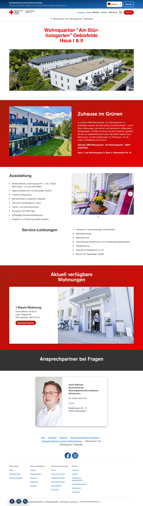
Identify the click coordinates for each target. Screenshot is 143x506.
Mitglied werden (35, 474)
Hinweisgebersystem (79, 484)
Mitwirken (96, 12)
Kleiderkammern (15, 474)
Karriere (104, 12)
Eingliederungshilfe (58, 478)
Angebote (81, 12)
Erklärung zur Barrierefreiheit (77, 479)
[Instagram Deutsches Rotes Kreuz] (75, 456)
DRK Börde (113, 12)
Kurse (89, 12)
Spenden (129, 12)
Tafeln (11, 470)
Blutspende (34, 482)
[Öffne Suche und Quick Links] (120, 12)
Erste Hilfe (54, 489)
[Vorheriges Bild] (130, 194)
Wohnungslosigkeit (15, 478)
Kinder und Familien (58, 474)
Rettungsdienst (56, 486)
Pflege (53, 470)
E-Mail (71, 403)
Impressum (76, 492)
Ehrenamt (33, 478)
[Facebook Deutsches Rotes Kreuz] (68, 456)
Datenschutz (76, 488)
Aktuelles (75, 470)
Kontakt (74, 474)
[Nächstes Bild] (74, 194)
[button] (99, 216)
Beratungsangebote (58, 482)
